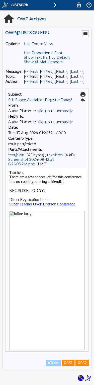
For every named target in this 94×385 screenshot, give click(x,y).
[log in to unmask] (55, 111)
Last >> (77, 71)
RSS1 (68, 363)
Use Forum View (38, 44)
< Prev (46, 71)
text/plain (16, 155)
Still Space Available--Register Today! (40, 100)
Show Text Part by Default (47, 57)
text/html (55, 155)
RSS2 (82, 363)
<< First (31, 71)
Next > (61, 71)
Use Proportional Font (43, 53)
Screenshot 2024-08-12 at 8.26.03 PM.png (31, 161)
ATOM (53, 363)
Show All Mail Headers (43, 62)
